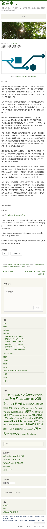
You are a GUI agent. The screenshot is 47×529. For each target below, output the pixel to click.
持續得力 (28, 411)
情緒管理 (14, 412)
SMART (5, 395)
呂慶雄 (27, 264)
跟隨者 (28, 424)
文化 (21, 415)
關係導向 (29, 429)
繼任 (6, 421)
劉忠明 (5, 364)
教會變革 (8, 415)
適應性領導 (38, 264)
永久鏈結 (21, 266)
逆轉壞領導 (6, 466)
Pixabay (33, 76)
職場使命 (19, 421)
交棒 (17, 395)
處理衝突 (31, 421)
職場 (13, 421)
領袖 (28, 434)
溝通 (25, 418)
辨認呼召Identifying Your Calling (15, 339)
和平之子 (9, 404)
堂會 (8, 407)
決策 (21, 418)
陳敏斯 (5, 327)
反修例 (28, 399)
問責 (24, 404)
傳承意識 (38, 395)
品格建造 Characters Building (14, 342)
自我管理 (26, 421)
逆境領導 (16, 429)
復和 (35, 408)
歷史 (18, 418)
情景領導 (7, 412)
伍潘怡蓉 (6, 381)
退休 (11, 429)
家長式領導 (20, 408)
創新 (7, 399)
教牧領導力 (15, 415)
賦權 (18, 424)
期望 (24, 415)
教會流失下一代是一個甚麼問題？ (13, 463)
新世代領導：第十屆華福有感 (11, 460)
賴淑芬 (5, 357)
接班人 (40, 412)
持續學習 (20, 412)
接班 (36, 412)
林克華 (5, 374)
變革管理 (12, 424)
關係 (25, 429)
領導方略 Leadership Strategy (16, 264)
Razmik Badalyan (22, 76)
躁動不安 (36, 424)
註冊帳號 (6, 505)
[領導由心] (23, 38)
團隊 (27, 404)
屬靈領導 (26, 408)
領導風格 (24, 434)
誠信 (40, 421)
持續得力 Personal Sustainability (15, 347)
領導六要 (6, 334)
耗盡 (9, 421)
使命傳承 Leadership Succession (15, 349)
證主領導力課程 (8, 354)
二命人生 (13, 395)
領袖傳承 (6, 330)
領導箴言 (17, 434)
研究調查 (38, 418)
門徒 (21, 429)
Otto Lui (14, 43)
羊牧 (4, 323)
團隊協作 (32, 404)
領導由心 (9, 3)
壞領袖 (13, 408)
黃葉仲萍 (6, 360)
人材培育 (22, 395)
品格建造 (17, 403)
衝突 (36, 421)
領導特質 (10, 434)
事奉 (9, 395)
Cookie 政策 (40, 520)
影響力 (32, 408)
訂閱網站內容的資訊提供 (10, 512)
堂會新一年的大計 (7, 271)
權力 (14, 418)
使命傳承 (30, 394)
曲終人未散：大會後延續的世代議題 (13, 456)
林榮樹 (5, 377)
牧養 (31, 418)
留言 (37, 308)
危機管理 (22, 399)
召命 (33, 399)
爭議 (28, 418)
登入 (4, 509)
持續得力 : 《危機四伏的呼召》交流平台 (15, 371)
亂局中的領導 (13, 266)
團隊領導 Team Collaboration (14, 344)
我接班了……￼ (7, 470)
